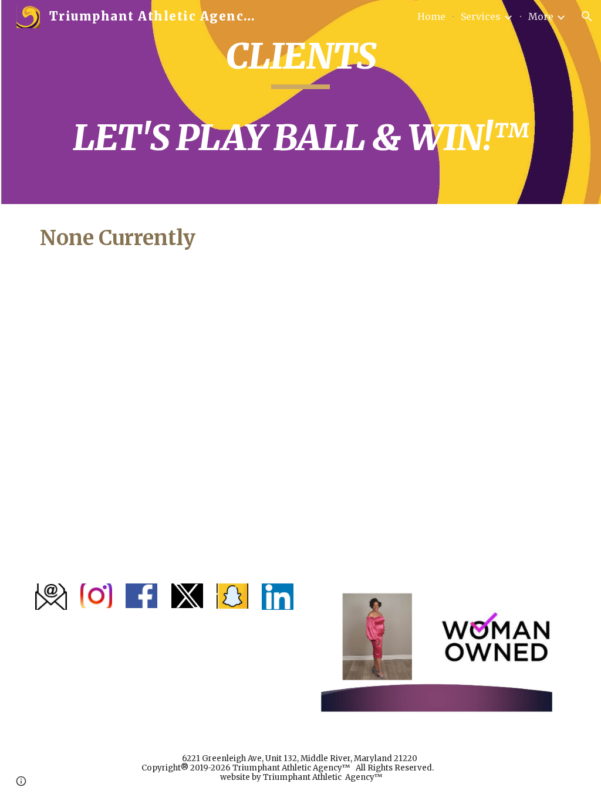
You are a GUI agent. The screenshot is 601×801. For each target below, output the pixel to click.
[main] (300, 102)
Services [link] (481, 16)
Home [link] (431, 16)
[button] (587, 16)
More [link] (540, 16)
